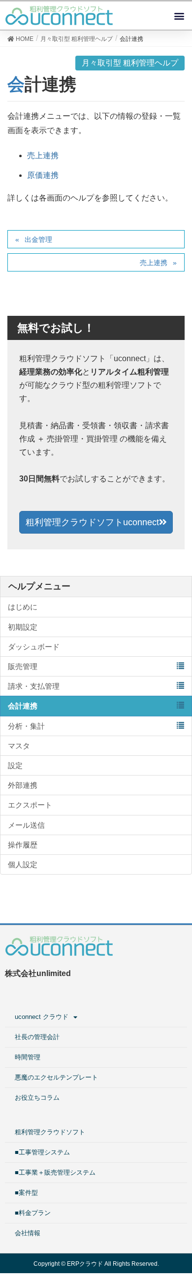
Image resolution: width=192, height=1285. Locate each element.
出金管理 (38, 239)
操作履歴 (22, 845)
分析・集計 (26, 726)
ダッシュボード (34, 646)
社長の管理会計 (37, 1037)
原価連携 (43, 175)
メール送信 (26, 825)
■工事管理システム (42, 1152)
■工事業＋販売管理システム (55, 1172)
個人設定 (22, 864)
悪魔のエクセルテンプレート (56, 1077)
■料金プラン (33, 1213)
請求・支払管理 (34, 686)
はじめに (22, 607)
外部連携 (22, 785)
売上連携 (43, 155)
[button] (179, 15)
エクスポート (30, 805)
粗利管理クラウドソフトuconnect (92, 522)
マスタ (19, 746)
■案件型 (26, 1192)
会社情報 (27, 1233)
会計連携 (22, 706)
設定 (15, 765)
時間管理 (27, 1057)
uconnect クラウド (41, 1016)
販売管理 (22, 666)
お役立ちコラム (37, 1097)
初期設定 (22, 627)
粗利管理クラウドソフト (50, 1132)
